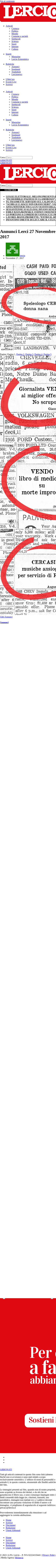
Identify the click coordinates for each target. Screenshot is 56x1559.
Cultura (14, 49)
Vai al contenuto (7, 1)
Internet (14, 46)
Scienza (15, 41)
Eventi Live (11, 82)
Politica (14, 31)
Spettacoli (15, 39)
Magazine (15, 56)
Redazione (10, 1528)
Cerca (2, 157)
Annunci (15, 66)
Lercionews (16, 74)
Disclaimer (11, 1525)
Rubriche (10, 64)
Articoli (9, 26)
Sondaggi (15, 69)
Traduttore (16, 72)
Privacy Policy (49, 1555)
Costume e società (19, 36)
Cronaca (15, 28)
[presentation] (4, 1298)
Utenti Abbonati (13, 1530)
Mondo (14, 33)
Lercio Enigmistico (20, 59)
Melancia (19, 1557)
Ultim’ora (10, 79)
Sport (13, 44)
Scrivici (9, 84)
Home (8, 1520)
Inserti (8, 54)
